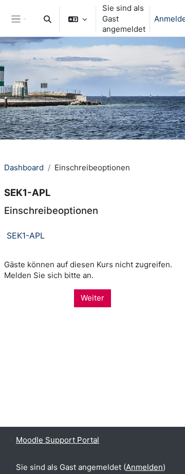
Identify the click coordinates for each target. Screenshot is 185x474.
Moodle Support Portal (57, 440)
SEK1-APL (26, 235)
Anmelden (144, 467)
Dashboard (24, 167)
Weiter (92, 298)
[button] (47, 19)
